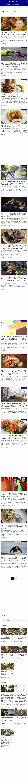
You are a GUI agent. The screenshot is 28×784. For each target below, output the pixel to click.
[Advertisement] (14, 151)
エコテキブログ (14, 1)
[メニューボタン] (26, 1)
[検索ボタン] (1, 1)
